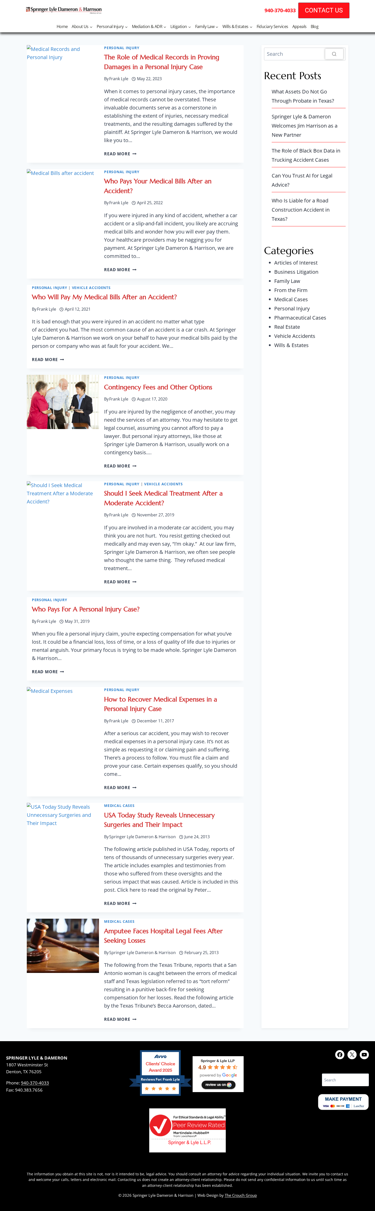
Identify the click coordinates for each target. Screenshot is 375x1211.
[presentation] (63, 72)
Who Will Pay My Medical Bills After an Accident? (104, 297)
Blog (315, 26)
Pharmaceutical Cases (300, 317)
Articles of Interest (296, 262)
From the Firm (291, 290)
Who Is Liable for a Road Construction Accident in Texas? (301, 209)
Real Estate (287, 326)
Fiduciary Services (272, 26)
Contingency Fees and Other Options (158, 387)
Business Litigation (296, 271)
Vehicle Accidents (91, 287)
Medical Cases (119, 805)
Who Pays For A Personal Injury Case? (86, 609)
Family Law (287, 281)
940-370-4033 (35, 1083)
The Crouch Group (241, 1195)
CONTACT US (324, 10)
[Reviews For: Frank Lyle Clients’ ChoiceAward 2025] (160, 1094)
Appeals (299, 26)
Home (62, 26)
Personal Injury (122, 47)
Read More (120, 154)
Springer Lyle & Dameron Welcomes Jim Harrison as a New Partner (305, 125)
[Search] (334, 54)
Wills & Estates (291, 345)
